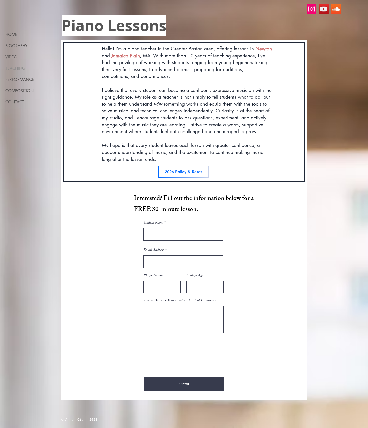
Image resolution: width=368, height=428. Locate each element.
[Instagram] (311, 9)
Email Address (154, 249)
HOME (11, 34)
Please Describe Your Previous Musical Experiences (181, 300)
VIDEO (11, 57)
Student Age (195, 275)
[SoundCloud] (336, 9)
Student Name (153, 222)
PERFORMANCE (19, 79)
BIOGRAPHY (16, 45)
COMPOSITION (19, 90)
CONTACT (14, 102)
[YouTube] (324, 9)
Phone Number (154, 275)
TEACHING (15, 68)
